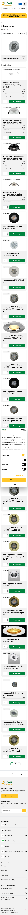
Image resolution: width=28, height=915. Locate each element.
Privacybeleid (5, 912)
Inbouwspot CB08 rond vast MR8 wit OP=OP (13, 694)
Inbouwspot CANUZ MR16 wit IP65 (13, 281)
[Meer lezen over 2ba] (20, 4)
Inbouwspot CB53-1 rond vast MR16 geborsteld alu (12, 419)
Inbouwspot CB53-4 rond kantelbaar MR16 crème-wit (13, 723)
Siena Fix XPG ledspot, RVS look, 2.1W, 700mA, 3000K (13, 194)
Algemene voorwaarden (8, 910)
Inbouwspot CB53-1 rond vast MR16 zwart (12, 227)
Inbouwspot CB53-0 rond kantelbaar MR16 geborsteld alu (13, 309)
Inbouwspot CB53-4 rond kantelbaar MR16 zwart (12, 393)
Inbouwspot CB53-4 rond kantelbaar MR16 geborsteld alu (13, 501)
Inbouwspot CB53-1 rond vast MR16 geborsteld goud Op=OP (13, 556)
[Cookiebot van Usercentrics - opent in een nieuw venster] (19, 430)
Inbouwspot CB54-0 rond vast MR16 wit (12, 640)
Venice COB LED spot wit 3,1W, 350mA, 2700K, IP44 (12, 122)
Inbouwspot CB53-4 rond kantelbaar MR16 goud (12, 750)
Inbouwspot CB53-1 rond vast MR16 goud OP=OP (12, 529)
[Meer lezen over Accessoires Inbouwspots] (23, 58)
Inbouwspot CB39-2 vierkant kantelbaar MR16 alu (14, 667)
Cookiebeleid (14, 912)
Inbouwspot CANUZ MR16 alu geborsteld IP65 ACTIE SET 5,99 (13, 338)
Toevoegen (18, 101)
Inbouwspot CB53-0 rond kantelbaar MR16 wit (12, 254)
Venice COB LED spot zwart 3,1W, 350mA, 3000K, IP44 (13, 158)
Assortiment (9, 23)
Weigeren (14, 484)
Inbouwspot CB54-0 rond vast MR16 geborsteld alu (12, 366)
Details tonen (19, 475)
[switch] (24, 460)
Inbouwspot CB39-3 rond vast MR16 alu (12, 584)
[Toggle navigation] (25, 4)
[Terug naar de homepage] (6, 4)
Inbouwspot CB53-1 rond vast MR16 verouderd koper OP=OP (13, 612)
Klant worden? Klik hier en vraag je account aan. (14, 15)
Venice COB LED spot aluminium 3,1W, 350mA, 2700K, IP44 (12, 84)
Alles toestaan (14, 479)
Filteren (22, 33)
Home (2, 23)
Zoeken (22, 8)
